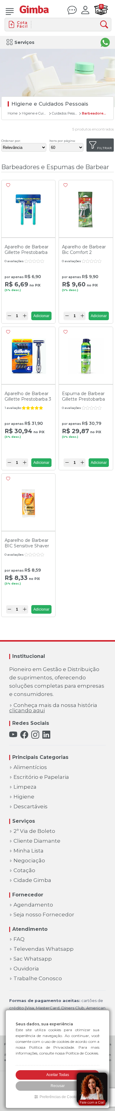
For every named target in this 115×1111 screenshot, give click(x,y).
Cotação (24, 870)
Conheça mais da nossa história (53, 708)
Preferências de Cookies (60, 1097)
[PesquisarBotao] (105, 24)
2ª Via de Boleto (34, 831)
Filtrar (104, 148)
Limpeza (24, 787)
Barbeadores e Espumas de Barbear (95, 113)
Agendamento (33, 904)
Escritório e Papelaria (41, 777)
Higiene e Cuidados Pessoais (35, 113)
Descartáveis (30, 806)
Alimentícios (30, 767)
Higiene (23, 796)
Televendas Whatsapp (43, 949)
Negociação (29, 860)
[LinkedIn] (46, 735)
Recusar (58, 1086)
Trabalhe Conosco (37, 978)
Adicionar (41, 316)
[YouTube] (13, 735)
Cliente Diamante (36, 841)
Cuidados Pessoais (65, 113)
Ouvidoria (26, 968)
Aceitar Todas (57, 1075)
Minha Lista (28, 850)
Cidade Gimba (32, 880)
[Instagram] (35, 735)
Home (12, 113)
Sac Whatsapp (32, 958)
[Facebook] (24, 735)
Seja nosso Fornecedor (43, 914)
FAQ (19, 939)
